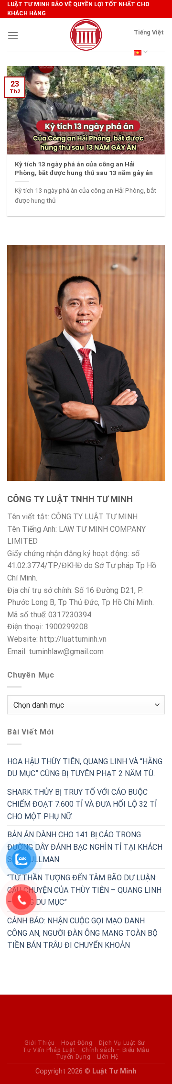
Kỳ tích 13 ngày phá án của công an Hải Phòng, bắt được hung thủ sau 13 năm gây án (84, 168)
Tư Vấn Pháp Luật (48, 1050)
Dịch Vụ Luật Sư (122, 1043)
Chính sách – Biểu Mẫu (116, 1050)
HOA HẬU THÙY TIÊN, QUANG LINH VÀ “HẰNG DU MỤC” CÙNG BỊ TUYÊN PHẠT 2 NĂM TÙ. (84, 767)
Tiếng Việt (149, 32)
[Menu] (13, 35)
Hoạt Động (77, 1043)
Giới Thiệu (39, 1043)
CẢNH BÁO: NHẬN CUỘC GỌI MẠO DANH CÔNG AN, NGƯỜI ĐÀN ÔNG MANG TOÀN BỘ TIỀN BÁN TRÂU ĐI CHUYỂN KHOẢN (82, 933)
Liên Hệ (107, 1056)
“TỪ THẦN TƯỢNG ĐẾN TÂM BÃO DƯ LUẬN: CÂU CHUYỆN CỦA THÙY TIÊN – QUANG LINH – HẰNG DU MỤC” (84, 890)
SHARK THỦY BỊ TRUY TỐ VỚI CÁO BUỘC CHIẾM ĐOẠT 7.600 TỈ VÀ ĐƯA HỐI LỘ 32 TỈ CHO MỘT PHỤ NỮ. (82, 804)
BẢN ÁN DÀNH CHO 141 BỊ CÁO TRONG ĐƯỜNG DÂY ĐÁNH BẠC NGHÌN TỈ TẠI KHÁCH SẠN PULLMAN (84, 847)
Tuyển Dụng (73, 1056)
